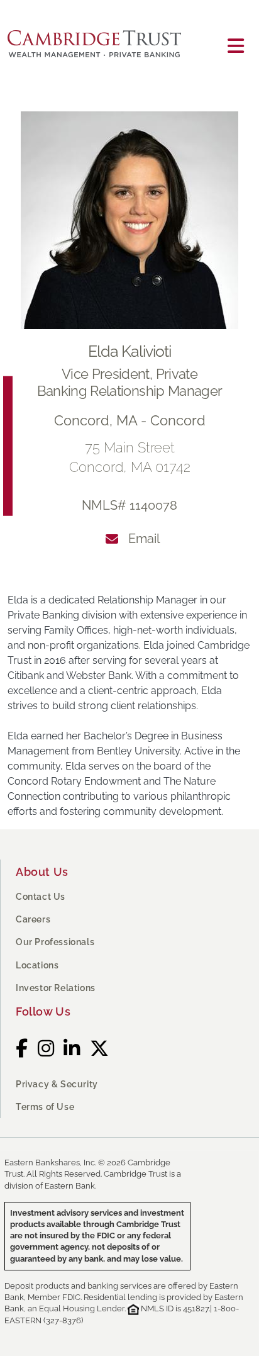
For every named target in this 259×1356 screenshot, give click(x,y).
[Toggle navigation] (235, 46)
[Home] (99, 46)
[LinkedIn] (71, 1048)
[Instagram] (46, 1048)
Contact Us (40, 897)
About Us (42, 871)
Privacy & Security (57, 1084)
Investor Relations (56, 988)
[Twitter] (99, 1048)
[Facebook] (22, 1048)
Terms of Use (45, 1107)
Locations (37, 965)
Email (144, 538)
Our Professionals (55, 942)
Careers (33, 919)
